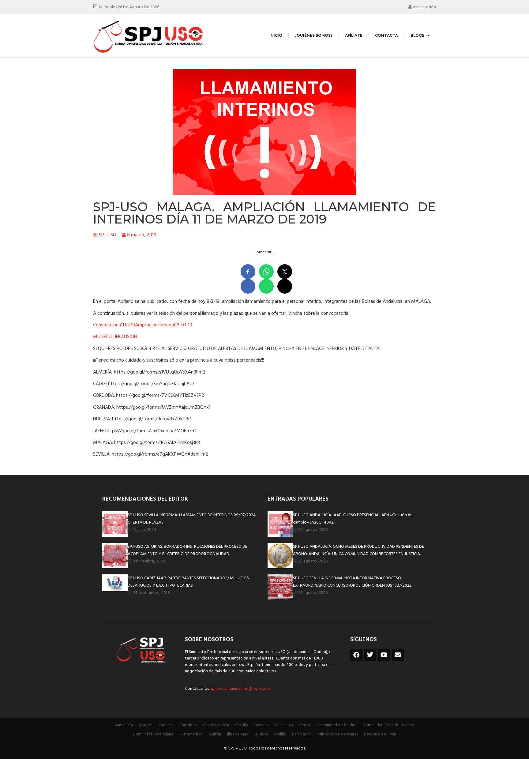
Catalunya (284, 725)
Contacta (386, 35)
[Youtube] (384, 655)
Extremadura (191, 734)
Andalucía (124, 725)
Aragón (145, 725)
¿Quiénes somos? (313, 35)
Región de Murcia (380, 734)
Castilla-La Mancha (252, 725)
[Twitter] (370, 655)
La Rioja (261, 734)
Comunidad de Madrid (336, 725)
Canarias (166, 725)
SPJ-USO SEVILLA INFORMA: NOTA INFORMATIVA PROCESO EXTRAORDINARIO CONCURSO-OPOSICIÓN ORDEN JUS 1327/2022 (352, 582)
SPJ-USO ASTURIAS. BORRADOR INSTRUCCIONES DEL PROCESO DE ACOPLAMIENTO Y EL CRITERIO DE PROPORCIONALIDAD (187, 550)
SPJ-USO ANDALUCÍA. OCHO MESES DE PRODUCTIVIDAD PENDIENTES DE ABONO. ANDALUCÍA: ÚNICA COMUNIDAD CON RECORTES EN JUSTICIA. (358, 550)
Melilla (280, 734)
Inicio (275, 35)
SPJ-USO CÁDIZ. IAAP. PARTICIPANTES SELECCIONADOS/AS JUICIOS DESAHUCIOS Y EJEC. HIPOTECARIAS (188, 582)
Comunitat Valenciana (153, 734)
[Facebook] (356, 655)
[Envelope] (398, 655)
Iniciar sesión (424, 7)
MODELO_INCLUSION (115, 337)
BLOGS (417, 35)
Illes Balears (237, 734)
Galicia (215, 734)
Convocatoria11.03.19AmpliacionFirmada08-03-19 (142, 325)
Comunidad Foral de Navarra (388, 725)
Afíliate (353, 35)
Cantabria (188, 725)
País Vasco (301, 734)
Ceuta (304, 725)
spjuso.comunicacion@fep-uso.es (240, 688)
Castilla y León (216, 725)
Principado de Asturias (337, 734)
